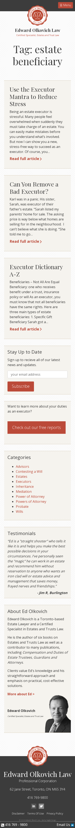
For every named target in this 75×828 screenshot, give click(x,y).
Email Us (64, 824)
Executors (23, 481)
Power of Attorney (30, 496)
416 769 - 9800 (16, 824)
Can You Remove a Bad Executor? (34, 187)
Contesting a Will (29, 471)
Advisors (22, 466)
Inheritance (25, 486)
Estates (21, 476)
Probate (22, 506)
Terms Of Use (35, 813)
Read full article (24, 158)
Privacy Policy (55, 813)
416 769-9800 (37, 797)
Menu (66, 5)
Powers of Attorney (31, 501)
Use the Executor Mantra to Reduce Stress (33, 96)
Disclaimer (18, 813)
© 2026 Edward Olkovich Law (29, 820)
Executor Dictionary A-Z (36, 270)
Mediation (24, 491)
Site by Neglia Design (49, 820)
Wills (19, 511)
